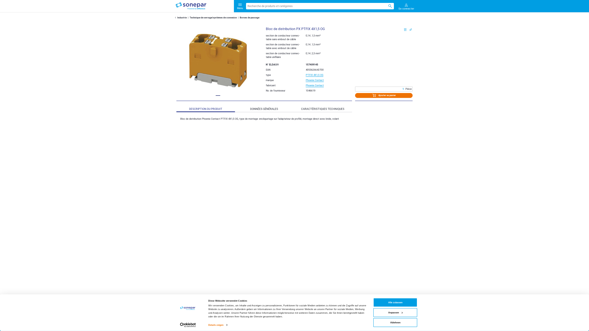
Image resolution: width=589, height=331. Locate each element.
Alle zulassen (395, 302)
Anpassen (393, 312)
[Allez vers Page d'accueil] (176, 17)
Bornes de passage (249, 17)
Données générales (264, 108)
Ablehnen (395, 322)
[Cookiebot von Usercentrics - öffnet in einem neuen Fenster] (188, 325)
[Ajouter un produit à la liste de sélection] (411, 30)
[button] (218, 60)
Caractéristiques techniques (322, 108)
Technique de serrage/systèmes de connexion (213, 17)
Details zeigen (215, 325)
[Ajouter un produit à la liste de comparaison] (405, 30)
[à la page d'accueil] (205, 6)
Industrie (182, 17)
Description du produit (205, 108)
